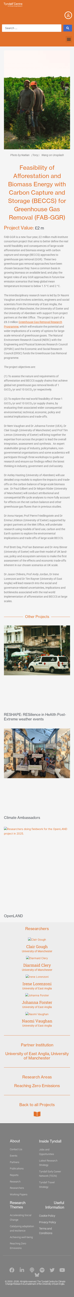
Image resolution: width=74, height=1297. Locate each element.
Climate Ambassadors (22, 817)
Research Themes (17, 1204)
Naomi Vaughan (37, 1020)
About (15, 1141)
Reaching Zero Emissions (37, 1085)
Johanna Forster (37, 1002)
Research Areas (37, 1076)
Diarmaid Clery (37, 965)
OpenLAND (13, 916)
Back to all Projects (37, 1104)
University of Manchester (37, 951)
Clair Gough (37, 946)
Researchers (37, 928)
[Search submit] (67, 28)
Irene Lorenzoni (37, 983)
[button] (69, 39)
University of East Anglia (37, 988)
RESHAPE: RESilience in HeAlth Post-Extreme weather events (35, 716)
